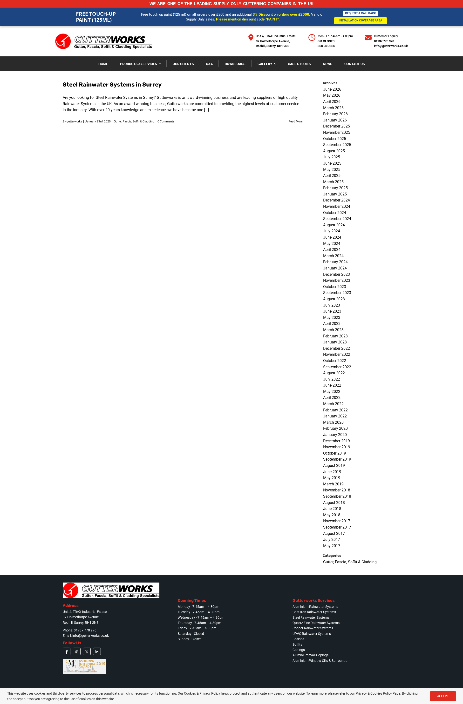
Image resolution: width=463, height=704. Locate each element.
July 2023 (331, 305)
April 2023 (331, 323)
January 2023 (335, 342)
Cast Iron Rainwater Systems (314, 612)
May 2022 (331, 391)
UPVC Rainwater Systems (312, 634)
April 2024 (331, 249)
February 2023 (335, 336)
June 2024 (332, 237)
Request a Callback (360, 13)
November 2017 (336, 521)
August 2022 (334, 373)
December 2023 (336, 274)
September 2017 (337, 527)
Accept (443, 696)
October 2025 (334, 138)
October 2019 (334, 453)
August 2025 (334, 151)
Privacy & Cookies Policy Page (378, 693)
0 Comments (165, 121)
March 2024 (333, 256)
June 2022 (332, 385)
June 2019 (332, 471)
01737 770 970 (384, 41)
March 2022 (333, 404)
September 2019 (337, 459)
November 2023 (336, 280)
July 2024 (331, 231)
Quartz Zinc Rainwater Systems (316, 623)
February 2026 (335, 114)
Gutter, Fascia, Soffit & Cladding (134, 121)
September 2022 (337, 367)
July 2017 (331, 539)
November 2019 (336, 447)
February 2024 (335, 262)
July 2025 (331, 157)
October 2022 (334, 360)
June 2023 (332, 311)
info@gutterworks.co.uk (391, 46)
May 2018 (331, 515)
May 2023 (331, 317)
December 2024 (336, 200)
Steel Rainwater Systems (311, 617)
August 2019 (334, 465)
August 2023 (334, 299)
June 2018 (332, 508)
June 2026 (332, 89)
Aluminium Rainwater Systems (315, 607)
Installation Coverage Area (360, 20)
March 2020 (333, 422)
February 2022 (335, 410)
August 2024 (334, 225)
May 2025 (331, 169)
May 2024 (331, 243)
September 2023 (337, 292)
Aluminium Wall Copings (310, 655)
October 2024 (334, 212)
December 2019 (336, 441)
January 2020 (335, 434)
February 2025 (335, 188)
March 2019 (333, 484)
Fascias (298, 639)
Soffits (297, 644)
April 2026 (331, 101)
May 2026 (331, 95)
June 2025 (332, 163)
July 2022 (331, 379)
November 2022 (336, 354)
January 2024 (335, 268)
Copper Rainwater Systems (313, 628)
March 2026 (333, 108)
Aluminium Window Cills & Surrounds (320, 661)
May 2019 (331, 478)
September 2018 (337, 496)
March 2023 (333, 330)
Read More (295, 121)
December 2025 (336, 126)
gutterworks (74, 121)
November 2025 (336, 132)
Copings (299, 650)
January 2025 (335, 194)
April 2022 (331, 397)
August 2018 (334, 502)
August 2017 (334, 533)
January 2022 (335, 416)
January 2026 (335, 120)
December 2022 (336, 348)
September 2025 (337, 144)
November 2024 (336, 206)
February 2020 (335, 428)
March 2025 (333, 182)
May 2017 (331, 545)
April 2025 (331, 175)
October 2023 (334, 286)
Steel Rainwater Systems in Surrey (112, 84)
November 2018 (336, 490)
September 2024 (337, 218)
